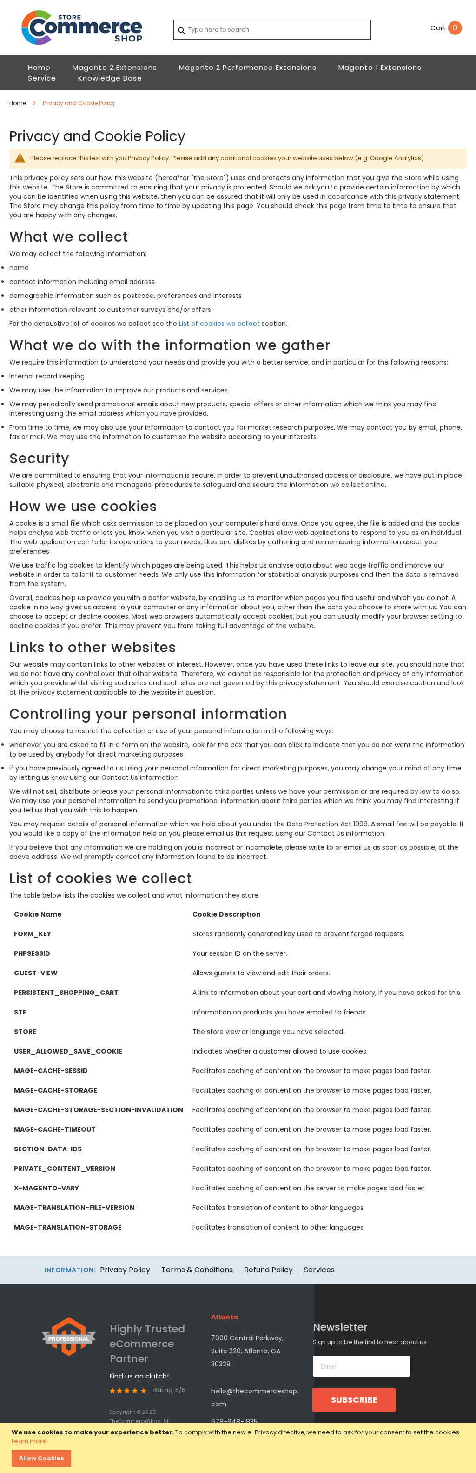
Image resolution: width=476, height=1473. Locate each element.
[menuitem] (114, 67)
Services (319, 1269)
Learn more (29, 1441)
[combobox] (272, 29)
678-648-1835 (234, 1421)
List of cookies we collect (219, 323)
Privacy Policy (125, 1269)
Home (18, 103)
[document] (239, 1447)
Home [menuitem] (39, 67)
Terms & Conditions (197, 1269)
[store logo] (86, 27)
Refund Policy (268, 1269)
